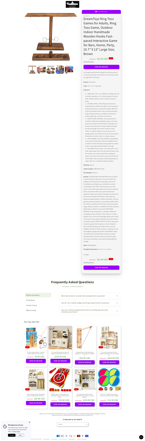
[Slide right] (75, 70)
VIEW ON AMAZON (101, 67)
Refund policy (46, 439)
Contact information (81, 439)
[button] (4, 4)
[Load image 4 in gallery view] (60, 69)
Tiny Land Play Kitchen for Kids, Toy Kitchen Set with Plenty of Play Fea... (60, 353)
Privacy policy (54, 439)
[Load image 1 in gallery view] (32, 69)
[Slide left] (26, 70)
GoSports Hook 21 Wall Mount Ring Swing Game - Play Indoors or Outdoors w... (84, 354)
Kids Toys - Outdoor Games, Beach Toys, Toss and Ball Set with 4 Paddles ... (109, 396)
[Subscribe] (86, 424)
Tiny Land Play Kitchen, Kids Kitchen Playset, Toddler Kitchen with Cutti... (36, 395)
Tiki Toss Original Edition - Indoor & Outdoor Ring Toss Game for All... (36, 353)
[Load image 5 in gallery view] (69, 69)
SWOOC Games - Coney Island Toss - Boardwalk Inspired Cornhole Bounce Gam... (60, 396)
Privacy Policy (16, 431)
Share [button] (87, 254)
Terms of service (63, 439)
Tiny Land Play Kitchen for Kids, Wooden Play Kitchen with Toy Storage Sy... (109, 354)
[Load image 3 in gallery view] (51, 69)
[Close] (29, 422)
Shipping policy (71, 439)
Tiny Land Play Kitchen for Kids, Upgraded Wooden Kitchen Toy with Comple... (85, 396)
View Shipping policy (88, 61)
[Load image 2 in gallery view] (41, 69)
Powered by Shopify (37, 439)
